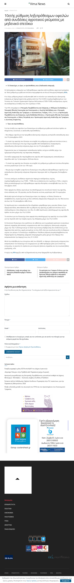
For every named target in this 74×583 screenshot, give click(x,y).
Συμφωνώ (65, 581)
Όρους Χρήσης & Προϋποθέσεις (30, 347)
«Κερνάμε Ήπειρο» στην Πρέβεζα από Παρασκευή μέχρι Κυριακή (27, 372)
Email (7, 328)
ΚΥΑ (65, 92)
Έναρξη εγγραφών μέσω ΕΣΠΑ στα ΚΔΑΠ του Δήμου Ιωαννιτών (26, 369)
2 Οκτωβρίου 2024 (10, 28)
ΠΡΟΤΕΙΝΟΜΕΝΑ (29, 28)
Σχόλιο (7, 294)
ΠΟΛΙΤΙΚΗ (8, 509)
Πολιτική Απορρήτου (12, 344)
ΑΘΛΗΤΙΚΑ (8, 525)
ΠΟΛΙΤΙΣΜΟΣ (9, 517)
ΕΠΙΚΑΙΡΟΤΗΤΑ (13, 10)
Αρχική (6, 10)
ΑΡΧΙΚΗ (6, 573)
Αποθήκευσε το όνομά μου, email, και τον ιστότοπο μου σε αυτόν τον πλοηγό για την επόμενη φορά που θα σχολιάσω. (35, 338)
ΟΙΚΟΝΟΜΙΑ (9, 513)
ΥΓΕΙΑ (6, 521)
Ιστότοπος (41, 328)
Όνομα (7, 320)
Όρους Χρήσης (32, 581)
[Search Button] (67, 357)
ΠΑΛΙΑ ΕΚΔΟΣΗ (10, 529)
